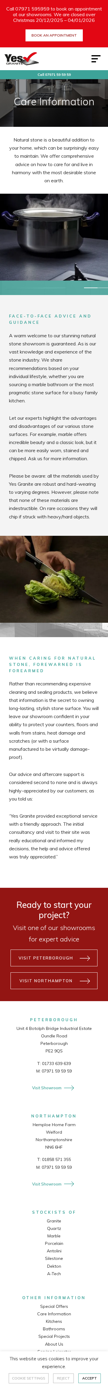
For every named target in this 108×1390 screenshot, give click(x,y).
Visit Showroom (47, 1087)
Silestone (54, 1258)
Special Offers (54, 1306)
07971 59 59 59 (57, 1071)
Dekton (54, 1266)
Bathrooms (54, 1329)
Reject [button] (63, 1378)
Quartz (54, 1228)
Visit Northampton (46, 980)
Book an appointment (54, 35)
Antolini (54, 1251)
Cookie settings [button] (28, 1378)
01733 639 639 (56, 1063)
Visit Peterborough (46, 958)
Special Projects (54, 1336)
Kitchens (54, 1321)
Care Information (54, 1314)
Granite (54, 1221)
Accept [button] (89, 1378)
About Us (54, 1344)
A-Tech (54, 1273)
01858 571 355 (56, 1159)
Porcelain (54, 1243)
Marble (54, 1236)
